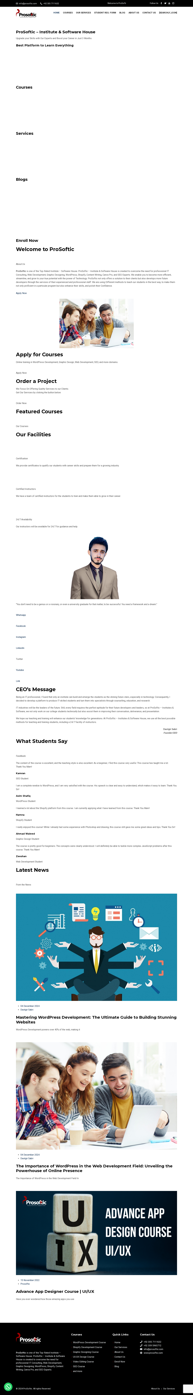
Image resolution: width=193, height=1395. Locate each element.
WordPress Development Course (89, 1342)
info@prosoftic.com (28, 3)
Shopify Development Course (87, 1347)
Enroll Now (119, 1361)
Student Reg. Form (105, 12)
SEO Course (79, 1366)
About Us (134, 12)
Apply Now (21, 293)
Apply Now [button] (21, 373)
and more (77, 1371)
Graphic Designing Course (86, 1352)
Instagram (21, 637)
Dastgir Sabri (26, 1009)
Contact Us (149, 12)
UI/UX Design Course (83, 1356)
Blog (122, 12)
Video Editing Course (83, 1361)
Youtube (20, 670)
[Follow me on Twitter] (165, 3)
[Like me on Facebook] (161, 3)
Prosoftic (25, 1284)
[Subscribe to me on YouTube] (169, 3)
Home (56, 12)
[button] (8, 1387)
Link (18, 681)
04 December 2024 (30, 1006)
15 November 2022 (30, 1280)
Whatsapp (21, 615)
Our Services (83, 12)
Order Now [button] (21, 403)
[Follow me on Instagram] (173, 3)
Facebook (21, 626)
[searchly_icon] (168, 12)
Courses (68, 12)
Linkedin (20, 648)
